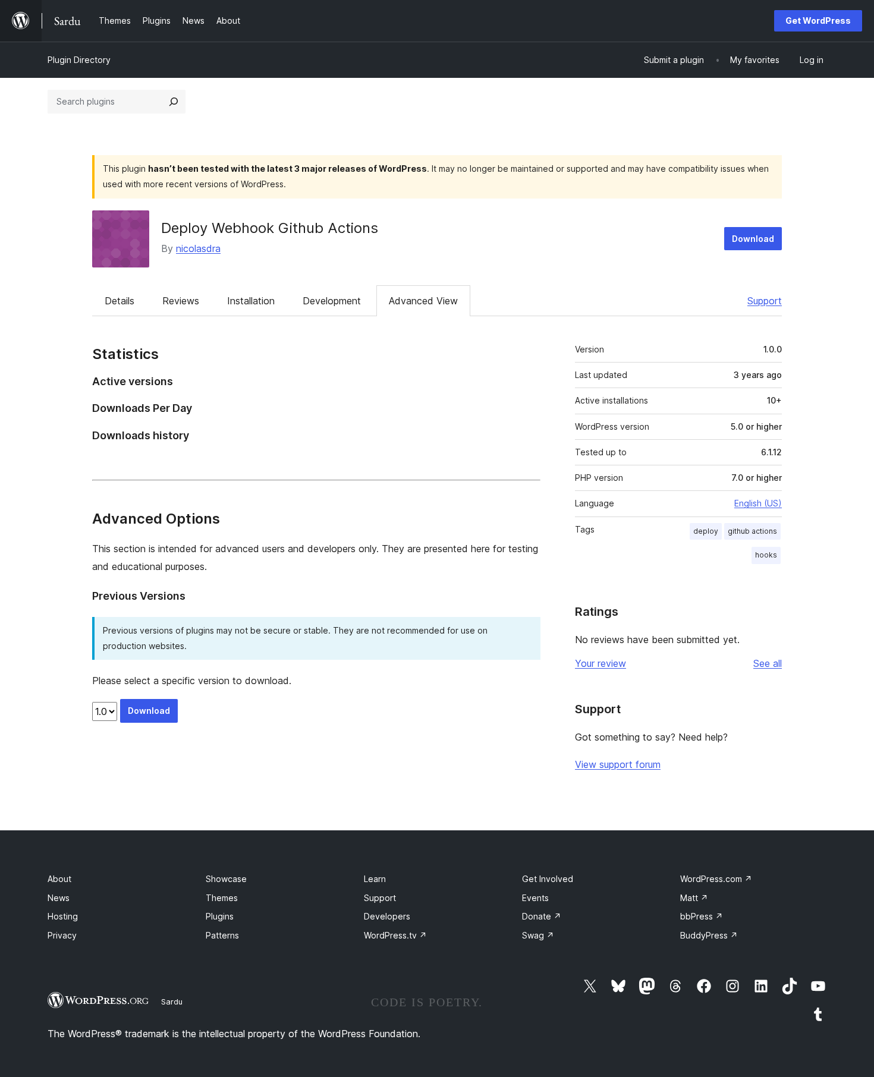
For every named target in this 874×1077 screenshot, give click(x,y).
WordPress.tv (395, 935)
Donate (541, 916)
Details (119, 301)
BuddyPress (709, 935)
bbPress (701, 916)
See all (767, 663)
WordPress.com (716, 879)
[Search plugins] (174, 102)
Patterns (222, 935)
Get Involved (547, 879)
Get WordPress (818, 20)
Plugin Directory (79, 60)
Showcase (226, 879)
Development (332, 301)
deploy (705, 531)
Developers (387, 916)
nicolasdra (198, 248)
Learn (375, 879)
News (59, 898)
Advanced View (423, 301)
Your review (600, 663)
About (59, 879)
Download (753, 239)
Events (535, 898)
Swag (538, 935)
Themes (222, 898)
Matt (694, 898)
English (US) (758, 503)
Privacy (62, 935)
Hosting (63, 916)
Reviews (180, 301)
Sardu (172, 1001)
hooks (766, 554)
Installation (251, 301)
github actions (752, 531)
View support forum (618, 764)
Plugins (220, 916)
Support (764, 301)
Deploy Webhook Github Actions (269, 228)
